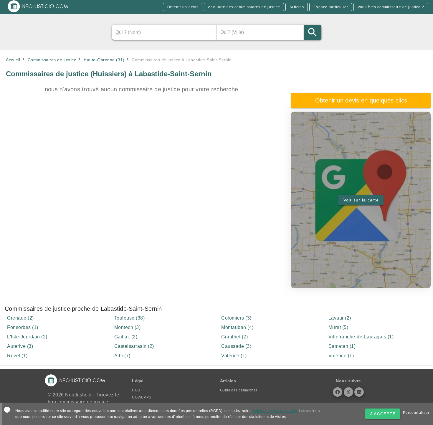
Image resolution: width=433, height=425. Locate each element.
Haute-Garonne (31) (104, 59)
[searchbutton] (312, 32)
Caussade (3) (236, 346)
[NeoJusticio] (38, 12)
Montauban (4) (237, 327)
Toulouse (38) (129, 317)
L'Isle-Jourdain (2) (27, 336)
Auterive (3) (20, 346)
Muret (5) (338, 327)
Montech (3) (127, 327)
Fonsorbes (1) (22, 327)
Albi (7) (122, 355)
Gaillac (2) (126, 336)
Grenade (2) (20, 317)
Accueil (13, 59)
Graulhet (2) (234, 336)
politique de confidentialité (274, 411)
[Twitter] (348, 392)
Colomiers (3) (236, 317)
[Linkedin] (359, 392)
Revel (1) (17, 355)
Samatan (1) (342, 346)
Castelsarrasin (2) (134, 346)
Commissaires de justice (52, 59)
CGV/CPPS (141, 397)
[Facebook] (337, 392)
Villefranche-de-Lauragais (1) (361, 336)
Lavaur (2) (339, 317)
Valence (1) (234, 355)
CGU (136, 390)
